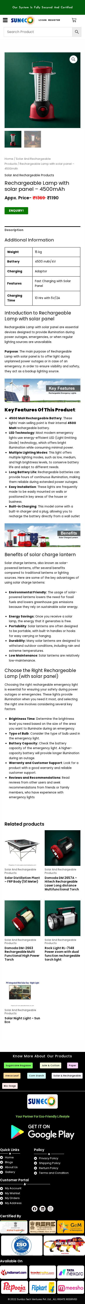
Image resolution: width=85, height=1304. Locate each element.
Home (9, 159)
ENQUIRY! (16, 211)
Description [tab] (14, 230)
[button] (73, 59)
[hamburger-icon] (5, 20)
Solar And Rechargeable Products (29, 175)
